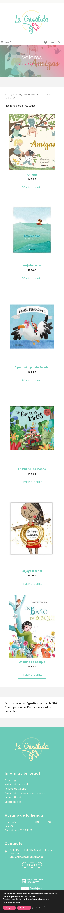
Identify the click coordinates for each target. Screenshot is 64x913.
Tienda (17, 94)
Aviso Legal (11, 780)
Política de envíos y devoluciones (25, 793)
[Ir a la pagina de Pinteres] (39, 865)
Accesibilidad (13, 797)
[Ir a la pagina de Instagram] (25, 865)
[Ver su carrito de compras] (52, 42)
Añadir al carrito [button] (32, 187)
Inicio (23, 64)
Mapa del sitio (13, 802)
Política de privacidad (18, 784)
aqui (18, 902)
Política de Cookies (16, 789)
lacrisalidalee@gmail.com (26, 857)
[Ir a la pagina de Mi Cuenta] (45, 42)
